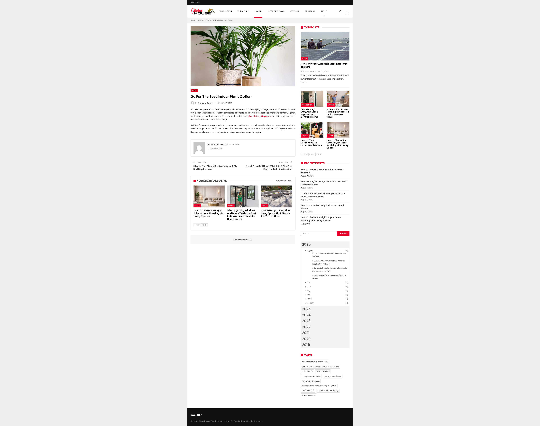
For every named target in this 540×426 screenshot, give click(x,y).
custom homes (322, 371)
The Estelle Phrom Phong (328, 390)
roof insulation (308, 390)
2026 (306, 244)
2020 (306, 338)
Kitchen (294, 11)
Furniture (243, 11)
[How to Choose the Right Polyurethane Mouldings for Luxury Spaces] (209, 196)
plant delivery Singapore (259, 116)
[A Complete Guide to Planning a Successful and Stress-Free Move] (338, 99)
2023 (306, 320)
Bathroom (226, 11)
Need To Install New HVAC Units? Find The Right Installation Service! (269, 168)
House (258, 11)
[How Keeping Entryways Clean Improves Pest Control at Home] (312, 99)
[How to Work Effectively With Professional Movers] (312, 130)
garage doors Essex (332, 376)
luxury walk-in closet (311, 381)
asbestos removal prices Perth (315, 362)
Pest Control (307, 105)
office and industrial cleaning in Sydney (319, 386)
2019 (306, 344)
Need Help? (195, 2)
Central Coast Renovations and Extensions (320, 366)
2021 (306, 332)
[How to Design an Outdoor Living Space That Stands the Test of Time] (276, 196)
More (324, 11)
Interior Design (275, 11)
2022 (306, 326)
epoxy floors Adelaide (311, 376)
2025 (306, 308)
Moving (331, 105)
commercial (307, 371)
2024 (306, 315)
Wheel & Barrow (308, 395)
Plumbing (310, 11)
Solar (304, 59)
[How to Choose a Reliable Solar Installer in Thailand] (325, 46)
